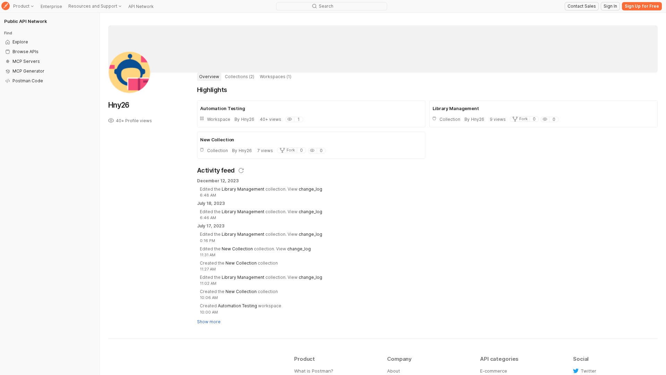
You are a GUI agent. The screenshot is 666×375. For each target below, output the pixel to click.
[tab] (209, 77)
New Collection (237, 248)
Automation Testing (237, 305)
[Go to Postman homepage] (5, 6)
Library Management (243, 189)
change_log (310, 189)
